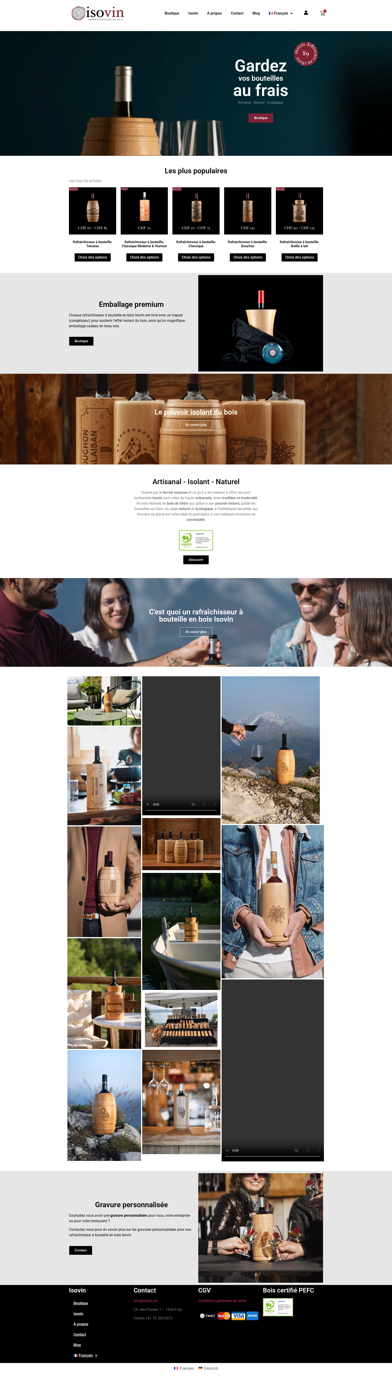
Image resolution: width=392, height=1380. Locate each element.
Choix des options (92, 257)
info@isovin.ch (145, 1301)
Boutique (172, 13)
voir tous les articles (85, 180)
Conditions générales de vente (222, 1301)
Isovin (193, 13)
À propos (214, 13)
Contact (237, 13)
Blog (256, 13)
